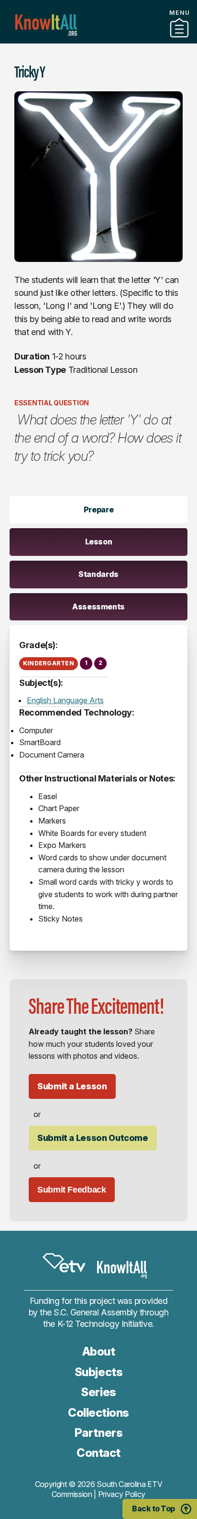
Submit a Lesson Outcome (92, 1138)
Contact (98, 1453)
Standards (98, 574)
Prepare (98, 509)
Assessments (98, 606)
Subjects (98, 1372)
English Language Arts (65, 700)
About (98, 1351)
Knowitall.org (46, 25)
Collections (98, 1413)
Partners (98, 39)
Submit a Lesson (72, 1086)
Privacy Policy (122, 1494)
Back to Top (153, 1508)
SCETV (64, 1263)
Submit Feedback (71, 1189)
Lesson (98, 541)
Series (98, 1392)
